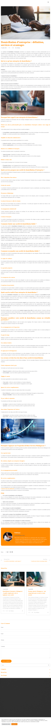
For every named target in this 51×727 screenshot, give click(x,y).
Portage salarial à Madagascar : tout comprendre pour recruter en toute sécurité (37, 593)
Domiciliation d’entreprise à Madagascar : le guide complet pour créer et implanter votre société (12, 593)
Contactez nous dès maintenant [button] (7, 488)
